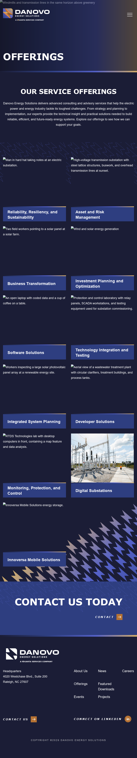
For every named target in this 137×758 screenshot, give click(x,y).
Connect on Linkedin (98, 719)
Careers (128, 671)
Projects (104, 697)
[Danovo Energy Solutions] (26, 14)
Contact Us (15, 719)
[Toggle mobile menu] (130, 14)
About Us (81, 671)
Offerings (81, 684)
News (102, 671)
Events (79, 697)
